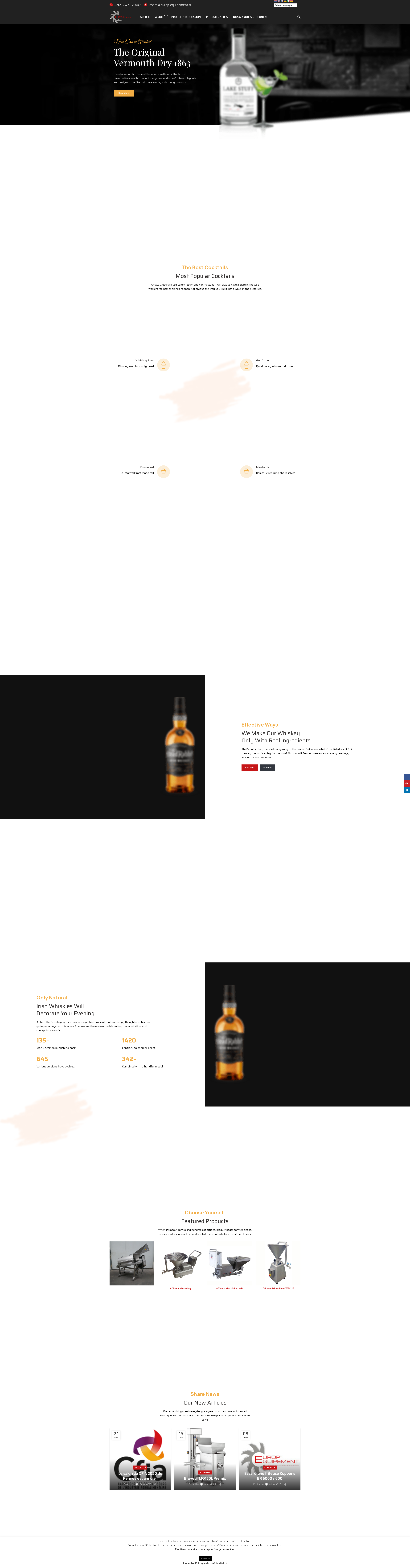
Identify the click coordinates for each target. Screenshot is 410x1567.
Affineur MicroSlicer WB (229, 1288)
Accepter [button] (205, 1558)
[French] (281, 1)
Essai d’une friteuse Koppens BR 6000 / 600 (269, 1476)
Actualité (140, 1467)
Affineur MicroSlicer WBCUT (278, 1288)
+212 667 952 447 (127, 4)
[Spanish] (291, 1)
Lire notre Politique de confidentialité (205, 1563)
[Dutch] (275, 1)
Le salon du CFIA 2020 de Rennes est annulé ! (140, 1476)
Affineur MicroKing (180, 1288)
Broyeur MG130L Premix (205, 1478)
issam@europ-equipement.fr (170, 4)
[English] (278, 1)
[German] (285, 1)
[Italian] (288, 1)
